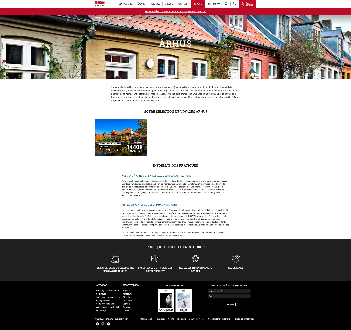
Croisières (154, 3)
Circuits (169, 3)
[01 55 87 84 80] (234, 4)
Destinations (125, 3)
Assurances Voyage (196, 319)
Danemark (120, 18)
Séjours (141, 3)
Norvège (126, 307)
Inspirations (214, 3)
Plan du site (181, 319)
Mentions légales (146, 319)
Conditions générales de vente (219, 319)
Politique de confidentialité (244, 319)
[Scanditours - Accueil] (100, 3)
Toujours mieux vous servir (108, 297)
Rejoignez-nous (103, 300)
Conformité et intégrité (165, 319)
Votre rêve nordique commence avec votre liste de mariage (108, 307)
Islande (126, 310)
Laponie (198, 3)
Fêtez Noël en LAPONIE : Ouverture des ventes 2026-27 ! (175, 11)
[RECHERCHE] (226, 4)
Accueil (98, 18)
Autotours (183, 3)
